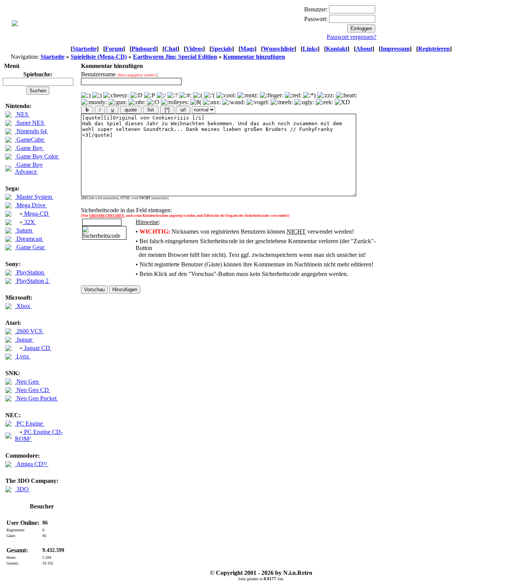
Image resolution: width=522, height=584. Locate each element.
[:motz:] (247, 95)
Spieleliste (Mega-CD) (99, 56)
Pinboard (143, 48)
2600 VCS (29, 331)
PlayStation (30, 272)
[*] (167, 110)
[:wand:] (233, 102)
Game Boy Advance (29, 168)
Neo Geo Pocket (36, 398)
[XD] (342, 102)
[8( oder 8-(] (195, 102)
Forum (114, 48)
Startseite (85, 48)
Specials (221, 48)
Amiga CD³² (32, 464)
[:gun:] (118, 102)
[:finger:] (271, 95)
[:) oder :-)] (86, 95)
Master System (34, 197)
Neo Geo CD (32, 390)
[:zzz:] (325, 95)
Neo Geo (27, 381)
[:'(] (209, 95)
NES (22, 114)
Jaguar (24, 339)
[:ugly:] (304, 102)
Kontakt (336, 48)
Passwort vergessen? (351, 37)
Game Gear (30, 247)
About (364, 48)
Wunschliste (278, 48)
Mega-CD (36, 213)
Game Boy (29, 148)
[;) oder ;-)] (97, 95)
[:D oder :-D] (136, 95)
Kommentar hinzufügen (254, 56)
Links (310, 48)
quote (130, 110)
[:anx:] (212, 102)
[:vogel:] (257, 102)
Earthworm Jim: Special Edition (175, 56)
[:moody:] (94, 102)
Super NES (30, 122)
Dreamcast (29, 239)
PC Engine (29, 423)
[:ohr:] (137, 102)
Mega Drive (31, 205)
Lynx (23, 356)
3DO (22, 489)
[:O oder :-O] (153, 102)
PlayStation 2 (32, 280)
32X (29, 222)
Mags (247, 48)
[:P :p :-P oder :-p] (149, 95)
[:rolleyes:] (175, 102)
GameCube (30, 139)
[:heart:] (346, 95)
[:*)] (309, 95)
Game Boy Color (37, 156)
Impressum (395, 48)
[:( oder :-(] (198, 95)
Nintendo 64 (31, 131)
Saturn (24, 230)
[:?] (172, 95)
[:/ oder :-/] (161, 95)
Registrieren (434, 48)
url (183, 110)
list (151, 110)
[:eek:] (324, 102)
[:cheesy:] (116, 95)
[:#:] (185, 95)
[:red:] (293, 95)
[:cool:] (226, 95)
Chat (170, 48)
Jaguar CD (37, 348)
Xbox (23, 306)
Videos (194, 48)
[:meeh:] (282, 102)
